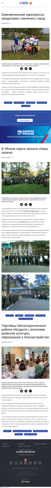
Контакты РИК (6, 446)
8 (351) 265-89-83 (25, 451)
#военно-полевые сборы (25, 318)
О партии (5, 443)
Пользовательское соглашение (25, 471)
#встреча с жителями (30, 434)
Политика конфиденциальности (25, 472)
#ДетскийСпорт (40, 315)
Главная (3, 6)
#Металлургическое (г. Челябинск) (22, 431)
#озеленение (26, 105)
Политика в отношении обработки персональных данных (25, 473)
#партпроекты (30, 102)
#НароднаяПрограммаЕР (40, 431)
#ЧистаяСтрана (41, 102)
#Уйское (19, 315)
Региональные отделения (40, 443)
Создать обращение (25, 120)
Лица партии (22, 443)
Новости (19, 6)
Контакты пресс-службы (24, 446)
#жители (19, 434)
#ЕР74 (8, 102)
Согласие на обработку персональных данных (25, 474)
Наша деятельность (11, 6)
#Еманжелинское (19, 102)
